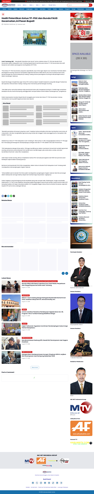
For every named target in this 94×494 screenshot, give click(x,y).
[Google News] (49, 482)
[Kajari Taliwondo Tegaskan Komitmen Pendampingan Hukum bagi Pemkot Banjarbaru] (11, 329)
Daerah (25, 323)
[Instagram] (41, 482)
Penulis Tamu (52, 5)
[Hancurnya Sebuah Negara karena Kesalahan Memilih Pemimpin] (74, 169)
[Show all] (90, 77)
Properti (67, 9)
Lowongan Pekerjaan (63, 487)
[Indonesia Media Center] (8, 5)
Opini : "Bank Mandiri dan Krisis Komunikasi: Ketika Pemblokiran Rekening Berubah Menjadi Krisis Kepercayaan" (85, 133)
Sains (36, 9)
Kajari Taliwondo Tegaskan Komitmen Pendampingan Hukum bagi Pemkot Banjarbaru (45, 327)
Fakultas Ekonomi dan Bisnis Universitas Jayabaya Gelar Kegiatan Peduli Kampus (84, 218)
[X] (5, 196)
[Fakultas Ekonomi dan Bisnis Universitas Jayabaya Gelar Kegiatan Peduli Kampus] (74, 219)
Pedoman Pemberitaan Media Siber (47, 487)
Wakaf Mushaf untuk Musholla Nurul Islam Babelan (85, 117)
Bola (37, 5)
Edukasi (61, 9)
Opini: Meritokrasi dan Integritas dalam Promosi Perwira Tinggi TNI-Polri (84, 161)
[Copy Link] (14, 196)
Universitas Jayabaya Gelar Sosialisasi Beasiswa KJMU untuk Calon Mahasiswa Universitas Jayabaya (85, 204)
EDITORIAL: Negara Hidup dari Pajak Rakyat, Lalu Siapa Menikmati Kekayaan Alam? (84, 154)
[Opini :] (74, 134)
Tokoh (49, 9)
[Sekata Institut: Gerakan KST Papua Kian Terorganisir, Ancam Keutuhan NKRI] (74, 141)
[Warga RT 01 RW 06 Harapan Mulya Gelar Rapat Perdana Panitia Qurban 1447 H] (74, 104)
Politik (9, 9)
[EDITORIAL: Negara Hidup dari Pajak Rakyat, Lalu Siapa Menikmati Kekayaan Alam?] (74, 155)
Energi (73, 9)
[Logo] (47, 472)
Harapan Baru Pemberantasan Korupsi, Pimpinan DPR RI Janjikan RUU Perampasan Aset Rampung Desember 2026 (44, 355)
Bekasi (24, 309)
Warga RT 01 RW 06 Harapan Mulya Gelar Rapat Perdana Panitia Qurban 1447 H (84, 103)
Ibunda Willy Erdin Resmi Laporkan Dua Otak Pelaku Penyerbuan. (40, 281)
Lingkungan (29, 9)
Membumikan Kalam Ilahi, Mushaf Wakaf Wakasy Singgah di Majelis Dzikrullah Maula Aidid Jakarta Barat (85, 96)
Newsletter (89, 9)
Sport (43, 5)
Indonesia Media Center (49, 492)
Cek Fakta (42, 9)
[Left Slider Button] (63, 273)
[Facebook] (3, 196)
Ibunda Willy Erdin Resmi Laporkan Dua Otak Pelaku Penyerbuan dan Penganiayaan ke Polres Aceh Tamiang (36, 1)
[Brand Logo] (29, 460)
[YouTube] (45, 482)
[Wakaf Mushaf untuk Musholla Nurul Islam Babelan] (74, 118)
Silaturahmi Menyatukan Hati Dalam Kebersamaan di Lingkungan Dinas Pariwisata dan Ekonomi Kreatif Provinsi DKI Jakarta (85, 110)
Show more (35, 367)
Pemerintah (80, 9)
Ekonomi (22, 9)
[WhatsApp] (11, 196)
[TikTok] (53, 482)
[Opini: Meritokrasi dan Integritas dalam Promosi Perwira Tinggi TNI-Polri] (74, 162)
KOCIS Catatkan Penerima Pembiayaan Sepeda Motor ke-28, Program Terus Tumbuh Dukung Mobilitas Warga (42, 312)
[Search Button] (90, 5)
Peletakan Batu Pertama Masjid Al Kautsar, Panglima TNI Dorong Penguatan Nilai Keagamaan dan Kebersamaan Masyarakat (84, 89)
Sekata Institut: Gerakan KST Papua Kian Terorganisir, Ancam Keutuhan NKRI (85, 140)
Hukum (15, 9)
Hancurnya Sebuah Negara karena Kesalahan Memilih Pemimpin (84, 168)
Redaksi (28, 487)
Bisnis (31, 5)
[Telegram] (8, 196)
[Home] (3, 14)
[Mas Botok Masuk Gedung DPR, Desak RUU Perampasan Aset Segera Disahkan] (11, 343)
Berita (24, 5)
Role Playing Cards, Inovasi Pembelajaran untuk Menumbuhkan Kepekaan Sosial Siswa (85, 184)
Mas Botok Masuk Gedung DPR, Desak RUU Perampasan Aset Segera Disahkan (45, 341)
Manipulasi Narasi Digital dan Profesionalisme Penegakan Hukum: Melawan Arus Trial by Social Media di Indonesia (84, 147)
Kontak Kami (34, 487)
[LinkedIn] (57, 482)
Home (19, 5)
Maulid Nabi (26, 295)
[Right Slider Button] (66, 273)
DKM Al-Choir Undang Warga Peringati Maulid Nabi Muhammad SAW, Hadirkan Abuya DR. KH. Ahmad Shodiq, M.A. (44, 298)
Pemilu (55, 9)
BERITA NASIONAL (27, 338)
